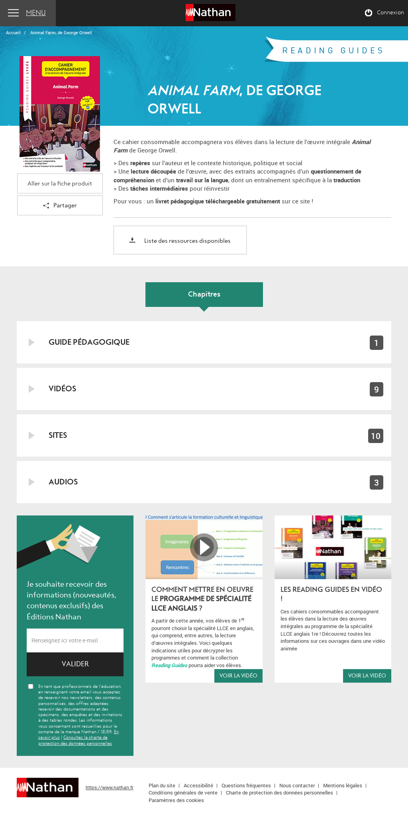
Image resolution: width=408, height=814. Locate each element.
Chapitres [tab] (204, 294)
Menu (36, 13)
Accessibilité (198, 785)
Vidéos (62, 388)
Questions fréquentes (246, 785)
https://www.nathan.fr (109, 787)
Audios (63, 481)
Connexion (390, 13)
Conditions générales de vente (183, 792)
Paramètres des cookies (176, 800)
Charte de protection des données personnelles (279, 792)
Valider (75, 664)
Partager (65, 205)
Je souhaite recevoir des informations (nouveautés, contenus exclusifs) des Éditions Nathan (71, 600)
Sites (58, 435)
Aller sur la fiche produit (59, 183)
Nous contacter (297, 785)
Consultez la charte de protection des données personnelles (75, 740)
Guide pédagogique (89, 342)
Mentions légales (342, 785)
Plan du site (162, 785)
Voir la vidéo (238, 675)
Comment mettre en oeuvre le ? (202, 599)
